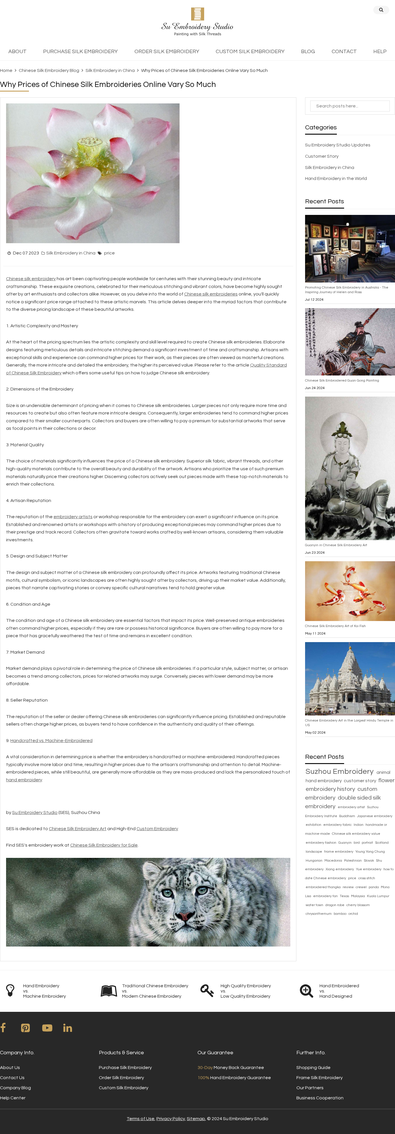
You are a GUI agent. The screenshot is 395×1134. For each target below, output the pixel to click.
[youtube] (52, 1030)
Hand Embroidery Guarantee (234, 1077)
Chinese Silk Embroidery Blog (49, 70)
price (109, 253)
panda (374, 887)
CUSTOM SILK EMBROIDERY (250, 51)
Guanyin (345, 843)
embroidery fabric (337, 825)
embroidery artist (352, 807)
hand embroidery (24, 780)
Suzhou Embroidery (340, 771)
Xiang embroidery (340, 869)
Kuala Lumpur (378, 896)
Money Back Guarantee (231, 1067)
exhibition (314, 825)
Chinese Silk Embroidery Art (77, 828)
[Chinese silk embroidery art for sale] (148, 901)
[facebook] (10, 1030)
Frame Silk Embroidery (319, 1077)
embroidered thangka (324, 887)
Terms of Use (140, 1118)
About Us (10, 1067)
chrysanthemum (319, 914)
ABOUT (17, 51)
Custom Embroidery (157, 828)
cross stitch (366, 878)
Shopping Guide (313, 1067)
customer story (360, 780)
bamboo (340, 914)
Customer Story (322, 156)
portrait (368, 843)
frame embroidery (339, 852)
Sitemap (196, 1118)
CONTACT (344, 51)
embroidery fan (326, 896)
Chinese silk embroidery (31, 278)
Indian (359, 825)
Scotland (382, 843)
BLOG (308, 51)
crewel (362, 887)
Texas (345, 896)
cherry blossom (358, 905)
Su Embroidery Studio (35, 812)
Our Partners (310, 1087)
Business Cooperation (320, 1098)
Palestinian (353, 860)
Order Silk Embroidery (121, 1077)
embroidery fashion (321, 843)
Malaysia (358, 896)
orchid (353, 914)
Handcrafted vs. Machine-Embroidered (51, 740)
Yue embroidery (369, 869)
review (349, 887)
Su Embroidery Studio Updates (337, 145)
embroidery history (331, 789)
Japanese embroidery (374, 816)
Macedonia (333, 860)
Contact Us (12, 1077)
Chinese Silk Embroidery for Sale (104, 845)
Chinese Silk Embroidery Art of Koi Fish (335, 626)
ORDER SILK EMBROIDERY (166, 51)
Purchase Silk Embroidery (125, 1067)
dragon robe (335, 905)
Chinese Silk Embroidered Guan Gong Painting (342, 380)
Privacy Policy (170, 1118)
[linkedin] (73, 1030)
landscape (314, 852)
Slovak (369, 860)
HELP (380, 51)
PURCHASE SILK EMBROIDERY (80, 51)
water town (315, 905)
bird (357, 843)
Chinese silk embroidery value (356, 834)
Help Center (12, 1098)
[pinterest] (31, 1030)
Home (6, 70)
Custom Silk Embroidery (123, 1087)
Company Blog (15, 1087)
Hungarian (314, 860)
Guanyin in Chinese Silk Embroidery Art (336, 545)
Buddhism (347, 816)
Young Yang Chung (370, 852)
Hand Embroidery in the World (336, 178)
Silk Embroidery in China (110, 70)
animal (383, 772)
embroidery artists (73, 516)
